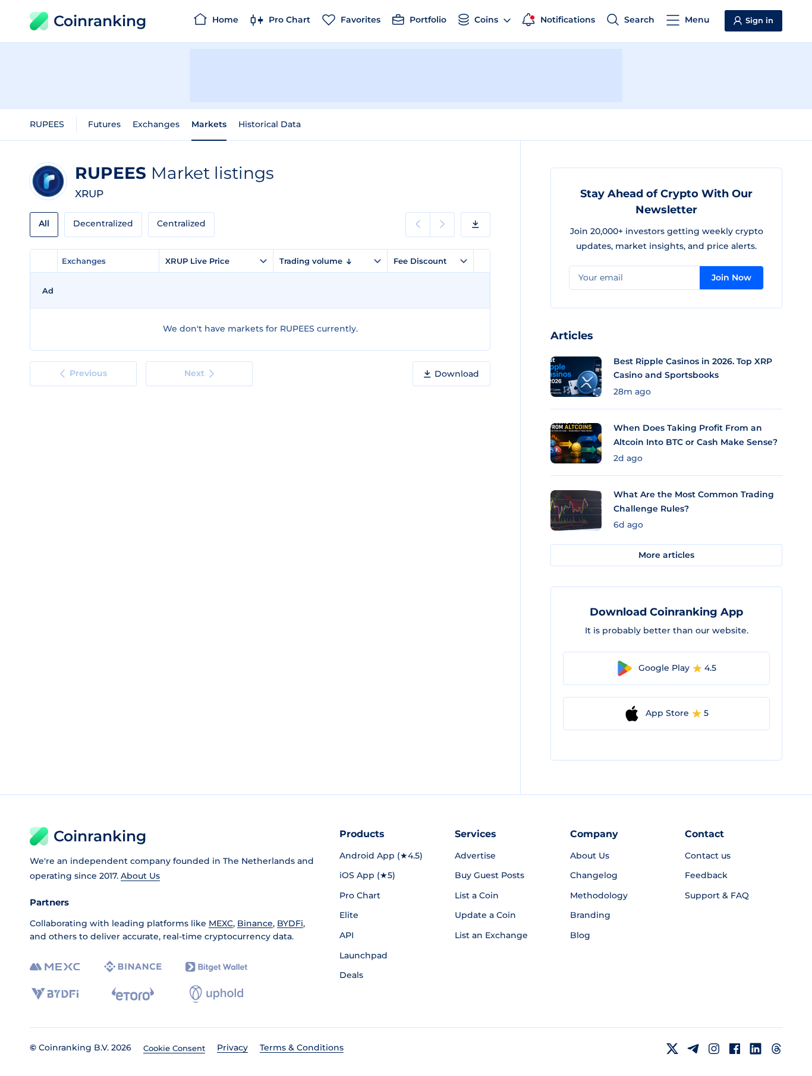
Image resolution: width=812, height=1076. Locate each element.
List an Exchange (491, 935)
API (346, 935)
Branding (590, 915)
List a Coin (477, 895)
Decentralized (103, 223)
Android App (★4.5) (381, 855)
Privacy (232, 1047)
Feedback (706, 875)
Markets (208, 124)
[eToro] (133, 994)
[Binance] (133, 967)
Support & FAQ (717, 895)
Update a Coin (485, 915)
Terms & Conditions (302, 1047)
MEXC (221, 923)
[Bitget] (216, 967)
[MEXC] (55, 967)
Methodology (599, 895)
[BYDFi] (55, 994)
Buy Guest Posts (489, 875)
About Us (140, 875)
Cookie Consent (174, 1048)
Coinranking (99, 21)
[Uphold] (216, 994)
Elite (348, 915)
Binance (255, 923)
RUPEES (47, 124)
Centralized (181, 223)
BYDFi (290, 923)
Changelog (594, 875)
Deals (351, 975)
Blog (580, 935)
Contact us (708, 855)
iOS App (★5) (367, 875)
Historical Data (269, 124)
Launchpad (363, 955)
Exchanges (156, 124)
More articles (666, 555)
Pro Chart (359, 895)
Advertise (475, 855)
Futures (104, 124)
